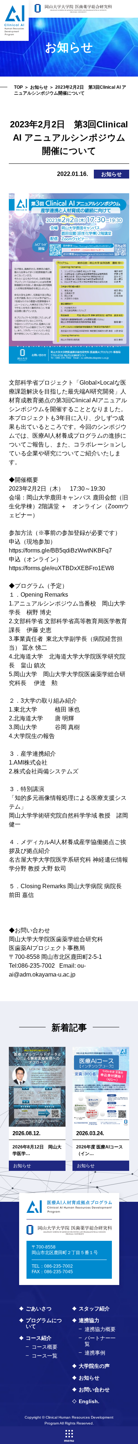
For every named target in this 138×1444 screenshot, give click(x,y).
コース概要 (44, 1347)
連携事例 (95, 1353)
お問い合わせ (94, 1389)
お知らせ (39, 87)
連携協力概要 (100, 1329)
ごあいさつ (39, 1308)
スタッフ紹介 (94, 1308)
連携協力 (89, 1320)
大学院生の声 (94, 1366)
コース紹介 (39, 1338)
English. (89, 1401)
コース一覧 (44, 1356)
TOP (18, 87)
